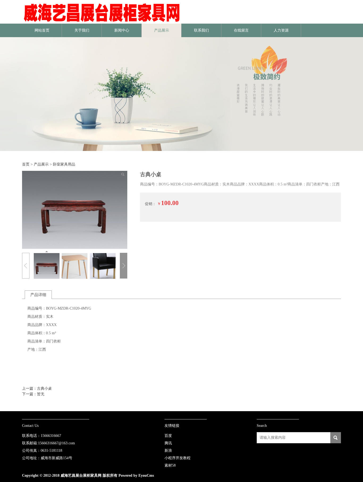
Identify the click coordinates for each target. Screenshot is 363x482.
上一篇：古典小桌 (37, 388)
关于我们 (81, 30)
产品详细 (38, 294)
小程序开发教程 (177, 458)
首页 (25, 164)
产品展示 (161, 30)
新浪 (168, 451)
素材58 (170, 465)
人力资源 (281, 30)
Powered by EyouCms (135, 475)
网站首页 (42, 30)
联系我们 (201, 30)
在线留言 (241, 30)
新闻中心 (121, 30)
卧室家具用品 (64, 164)
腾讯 (168, 443)
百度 (168, 436)
